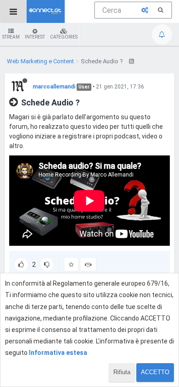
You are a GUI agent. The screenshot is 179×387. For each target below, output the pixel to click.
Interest (35, 36)
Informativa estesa (58, 352)
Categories (64, 36)
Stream (11, 36)
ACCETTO (155, 372)
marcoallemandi (54, 86)
